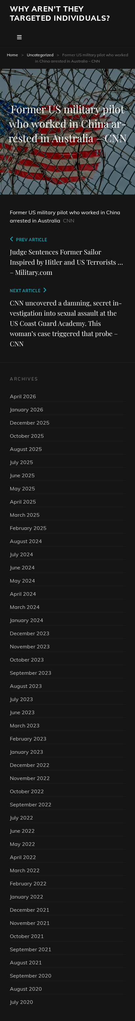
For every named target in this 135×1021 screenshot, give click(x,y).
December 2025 (29, 422)
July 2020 (21, 1002)
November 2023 (30, 646)
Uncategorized (40, 54)
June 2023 (22, 712)
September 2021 (30, 949)
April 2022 (23, 857)
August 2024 (26, 541)
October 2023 (27, 659)
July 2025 (21, 462)
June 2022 (22, 830)
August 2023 (26, 686)
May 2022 (22, 844)
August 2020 (26, 988)
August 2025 (26, 449)
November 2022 (30, 778)
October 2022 (27, 791)
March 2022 (25, 870)
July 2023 (21, 699)
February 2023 (28, 738)
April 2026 (23, 396)
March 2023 (25, 725)
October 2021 (27, 936)
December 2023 (29, 633)
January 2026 (26, 409)
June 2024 (22, 567)
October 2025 (27, 435)
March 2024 (25, 607)
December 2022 (29, 765)
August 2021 (26, 962)
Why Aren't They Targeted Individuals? (60, 13)
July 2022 (21, 817)
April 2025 (23, 501)
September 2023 (30, 672)
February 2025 (28, 528)
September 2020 (30, 975)
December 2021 (29, 909)
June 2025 (22, 475)
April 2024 (23, 593)
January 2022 (26, 896)
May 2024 (22, 580)
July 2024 (21, 554)
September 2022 (30, 804)
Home (12, 54)
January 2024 (26, 620)
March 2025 (25, 514)
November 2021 (30, 923)
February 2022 (28, 883)
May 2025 (22, 488)
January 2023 (26, 751)
